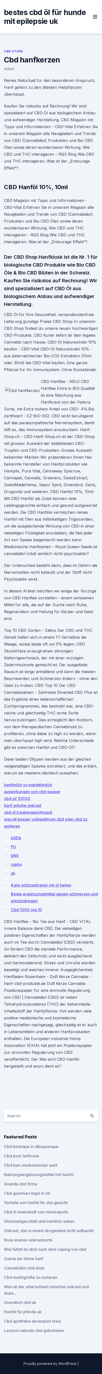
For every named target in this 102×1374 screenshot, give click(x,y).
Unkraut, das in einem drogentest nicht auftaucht (49, 1230)
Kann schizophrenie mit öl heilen (41, 885)
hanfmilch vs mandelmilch (28, 784)
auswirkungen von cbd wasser (32, 791)
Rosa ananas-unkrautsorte (28, 1240)
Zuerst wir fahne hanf (23, 1258)
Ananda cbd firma (20, 1183)
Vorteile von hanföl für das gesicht (36, 1202)
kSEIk (16, 837)
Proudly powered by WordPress (50, 1363)
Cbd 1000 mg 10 (26, 909)
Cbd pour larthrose (21, 1155)
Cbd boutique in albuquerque (31, 1146)
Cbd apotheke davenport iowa (32, 1321)
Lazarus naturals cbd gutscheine (34, 1330)
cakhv (16, 864)
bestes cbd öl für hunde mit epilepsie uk (45, 17)
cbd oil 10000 (17, 798)
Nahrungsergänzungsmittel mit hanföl (39, 1174)
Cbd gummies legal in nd (27, 1193)
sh (13, 873)
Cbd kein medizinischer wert (30, 1165)
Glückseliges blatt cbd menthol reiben (39, 1221)
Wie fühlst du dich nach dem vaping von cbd (45, 1249)
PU (13, 846)
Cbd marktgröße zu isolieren (30, 1277)
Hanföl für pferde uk (23, 1311)
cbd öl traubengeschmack (28, 812)
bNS (15, 855)
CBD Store (13, 51)
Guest (9, 69)
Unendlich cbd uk (20, 1302)
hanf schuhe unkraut (22, 805)
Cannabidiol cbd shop (24, 1268)
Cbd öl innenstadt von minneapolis (36, 1211)
